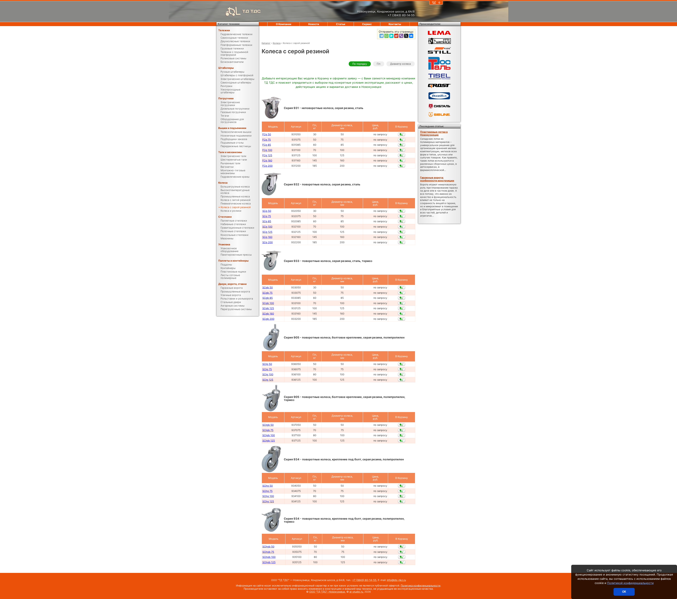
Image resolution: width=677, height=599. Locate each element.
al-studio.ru (356, 591)
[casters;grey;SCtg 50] (401, 364)
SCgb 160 (268, 313)
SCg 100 (267, 226)
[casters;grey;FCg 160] (401, 160)
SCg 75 (266, 216)
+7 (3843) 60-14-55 (364, 580)
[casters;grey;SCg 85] (401, 221)
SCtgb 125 (268, 440)
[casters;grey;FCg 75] (401, 139)
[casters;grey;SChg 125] (401, 501)
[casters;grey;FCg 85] (401, 145)
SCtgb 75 (267, 430)
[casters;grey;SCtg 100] (401, 374)
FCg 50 (266, 134)
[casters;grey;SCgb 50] (401, 287)
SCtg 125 (267, 379)
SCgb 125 (268, 308)
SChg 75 (267, 490)
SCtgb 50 (268, 424)
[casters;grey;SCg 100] (401, 226)
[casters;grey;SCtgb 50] (401, 425)
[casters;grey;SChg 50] (401, 486)
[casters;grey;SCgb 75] (401, 293)
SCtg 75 (267, 369)
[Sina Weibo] (396, 36)
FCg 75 (266, 139)
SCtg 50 (267, 363)
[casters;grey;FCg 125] (401, 155)
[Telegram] (381, 36)
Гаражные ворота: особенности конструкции (437, 179)
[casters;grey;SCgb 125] (401, 308)
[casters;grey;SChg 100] (401, 496)
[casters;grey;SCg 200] (401, 242)
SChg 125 (268, 501)
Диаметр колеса (400, 63)
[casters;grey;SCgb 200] (401, 319)
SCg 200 (267, 242)
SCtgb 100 (268, 435)
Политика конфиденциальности (420, 585)
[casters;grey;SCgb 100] (401, 303)
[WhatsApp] (386, 36)
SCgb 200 (268, 318)
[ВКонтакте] (411, 36)
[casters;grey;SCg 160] (401, 237)
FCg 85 (266, 144)
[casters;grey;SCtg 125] (401, 380)
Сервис (367, 24)
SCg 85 (266, 221)
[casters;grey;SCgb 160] (401, 313)
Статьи (340, 24)
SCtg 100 (267, 374)
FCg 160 (267, 160)
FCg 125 (267, 155)
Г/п (378, 63)
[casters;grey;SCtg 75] (401, 369)
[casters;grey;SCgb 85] (401, 298)
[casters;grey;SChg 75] (401, 491)
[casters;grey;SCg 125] (401, 232)
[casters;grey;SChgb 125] (401, 562)
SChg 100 (268, 496)
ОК (624, 591)
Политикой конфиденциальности (630, 583)
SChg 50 (267, 485)
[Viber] (401, 36)
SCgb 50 (267, 287)
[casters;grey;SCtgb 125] (401, 440)
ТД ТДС (251, 11)
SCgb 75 (267, 292)
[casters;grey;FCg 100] (401, 150)
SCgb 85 (267, 297)
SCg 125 (267, 231)
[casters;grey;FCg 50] (401, 134)
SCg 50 (266, 210)
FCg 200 (267, 165)
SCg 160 (267, 236)
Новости (313, 24)
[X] (406, 36)
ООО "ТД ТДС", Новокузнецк (327, 591)
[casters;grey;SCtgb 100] (401, 435)
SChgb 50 (268, 546)
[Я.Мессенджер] (391, 36)
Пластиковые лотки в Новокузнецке (434, 133)
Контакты (395, 24)
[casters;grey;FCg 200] (401, 166)
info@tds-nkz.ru (396, 580)
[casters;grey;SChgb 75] (401, 552)
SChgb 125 (269, 562)
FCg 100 (267, 150)
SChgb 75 (268, 551)
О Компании (283, 24)
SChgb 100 (269, 556)
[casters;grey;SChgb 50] (401, 546)
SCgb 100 (268, 303)
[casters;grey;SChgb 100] (401, 557)
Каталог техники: (229, 23)
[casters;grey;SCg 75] (401, 216)
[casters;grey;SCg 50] (401, 211)
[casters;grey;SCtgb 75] (401, 430)
